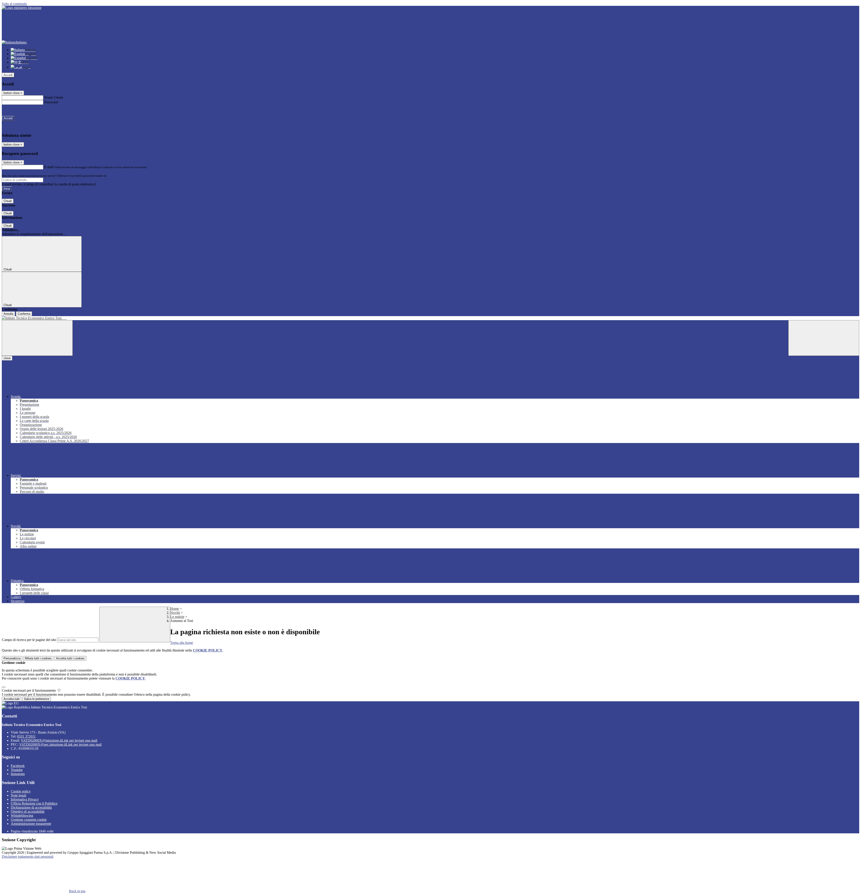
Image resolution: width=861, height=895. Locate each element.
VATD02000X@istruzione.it (59, 740)
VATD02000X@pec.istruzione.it (60, 744)
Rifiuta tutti (38, 658)
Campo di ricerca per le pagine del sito (29, 640)
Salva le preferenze (36, 699)
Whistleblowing (22, 815)
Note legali (18, 795)
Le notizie (177, 617)
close (7, 358)
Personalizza (12, 658)
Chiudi (8, 201)
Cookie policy (21, 791)
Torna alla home (181, 643)
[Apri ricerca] (823, 338)
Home (174, 608)
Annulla (8, 313)
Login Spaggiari (117, 175)
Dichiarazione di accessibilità (31, 807)
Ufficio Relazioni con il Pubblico (34, 803)
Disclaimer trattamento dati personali (27, 856)
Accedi (8, 75)
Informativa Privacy (25, 799)
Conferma (24, 313)
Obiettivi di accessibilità (27, 811)
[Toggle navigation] (37, 338)
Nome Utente (53, 97)
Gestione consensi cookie (29, 819)
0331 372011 (26, 736)
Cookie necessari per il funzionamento (29, 690)
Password (51, 102)
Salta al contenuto (14, 4)
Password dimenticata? (18, 110)
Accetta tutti (70, 658)
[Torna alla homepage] (430, 318)
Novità (175, 613)
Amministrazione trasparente (31, 823)
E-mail (49, 167)
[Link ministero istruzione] (21, 8)
